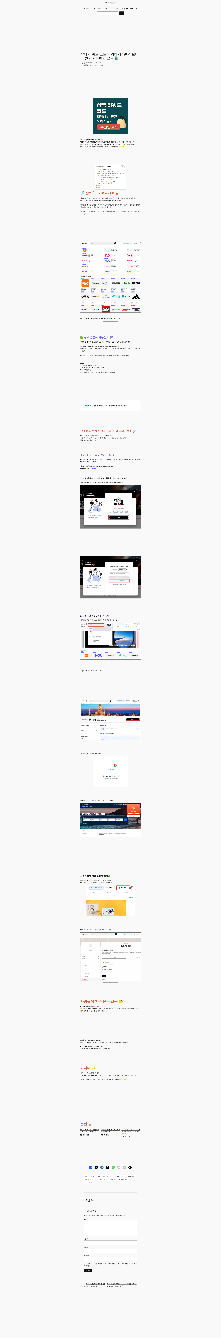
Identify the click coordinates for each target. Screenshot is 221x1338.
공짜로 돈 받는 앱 (89, 1176)
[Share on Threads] (107, 1167)
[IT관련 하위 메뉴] (89, 8)
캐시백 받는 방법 (122, 1179)
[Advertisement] (110, 29)
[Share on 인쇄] (118, 1167)
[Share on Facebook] (90, 1167)
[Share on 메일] (124, 1167)
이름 (86, 1239)
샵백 (85, 1073)
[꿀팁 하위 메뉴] (108, 8)
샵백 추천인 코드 (89, 1179)
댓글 (86, 1219)
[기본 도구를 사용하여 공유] (130, 1167)
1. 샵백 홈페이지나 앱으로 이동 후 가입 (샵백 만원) (111, 177)
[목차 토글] (122, 166)
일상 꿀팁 (98, 63)
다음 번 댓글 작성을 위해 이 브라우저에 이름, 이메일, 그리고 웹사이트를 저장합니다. (111, 1265)
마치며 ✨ (99, 185)
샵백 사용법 (131, 1176)
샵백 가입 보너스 (107, 1176)
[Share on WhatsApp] (113, 1167)
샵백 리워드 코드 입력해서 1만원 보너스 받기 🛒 (110, 173)
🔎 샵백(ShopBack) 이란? (104, 169)
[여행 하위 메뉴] (119, 8)
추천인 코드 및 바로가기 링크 (106, 175)
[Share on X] (96, 1167)
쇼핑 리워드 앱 (101, 1179)
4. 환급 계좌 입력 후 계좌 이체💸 (107, 181)
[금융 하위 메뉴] (95, 8)
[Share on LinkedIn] (102, 1167)
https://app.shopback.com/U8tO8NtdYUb (98, 466)
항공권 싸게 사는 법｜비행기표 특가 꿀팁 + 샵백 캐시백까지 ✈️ (130, 1131)
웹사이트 (87, 1255)
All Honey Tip (110, 3)
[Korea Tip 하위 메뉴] (137, 8)
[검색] (121, 13)
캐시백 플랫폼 (89, 1182)
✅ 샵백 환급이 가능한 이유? (106, 171)
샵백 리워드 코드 (119, 1176)
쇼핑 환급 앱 (111, 1179)
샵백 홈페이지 (89, 478)
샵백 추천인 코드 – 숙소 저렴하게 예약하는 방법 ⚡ (110, 1130)
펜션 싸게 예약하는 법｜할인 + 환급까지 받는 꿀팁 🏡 (89, 1130)
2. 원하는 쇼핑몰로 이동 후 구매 (107, 179)
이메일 (86, 1247)
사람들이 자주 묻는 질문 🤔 (104, 183)
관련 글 (98, 187)
